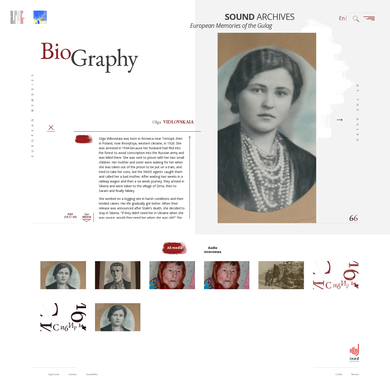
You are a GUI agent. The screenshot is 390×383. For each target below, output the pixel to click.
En (342, 18)
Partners (355, 374)
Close (51, 127)
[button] (63, 275)
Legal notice (53, 374)
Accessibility (92, 374)
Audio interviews (212, 250)
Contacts (72, 374)
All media (174, 248)
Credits (339, 374)
